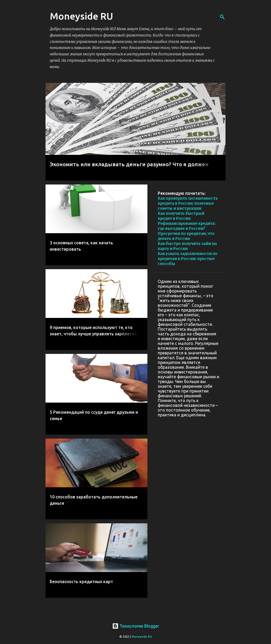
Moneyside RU (142, 636)
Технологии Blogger (139, 626)
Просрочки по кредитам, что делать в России (186, 236)
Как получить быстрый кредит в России (181, 216)
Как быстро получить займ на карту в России (187, 246)
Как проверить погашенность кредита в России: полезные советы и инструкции (188, 203)
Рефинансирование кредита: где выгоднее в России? (186, 226)
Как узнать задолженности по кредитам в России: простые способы (188, 258)
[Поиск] (222, 17)
